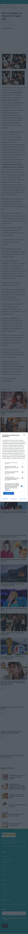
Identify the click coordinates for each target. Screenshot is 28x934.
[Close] (24, 435)
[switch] (22, 467)
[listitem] (14, 463)
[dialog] (14, 467)
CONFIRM (8, 493)
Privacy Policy (22, 498)
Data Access (14, 498)
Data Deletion (5, 498)
